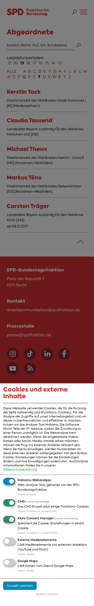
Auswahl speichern (20, 586)
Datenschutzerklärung (20, 469)
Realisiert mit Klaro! (47, 594)
